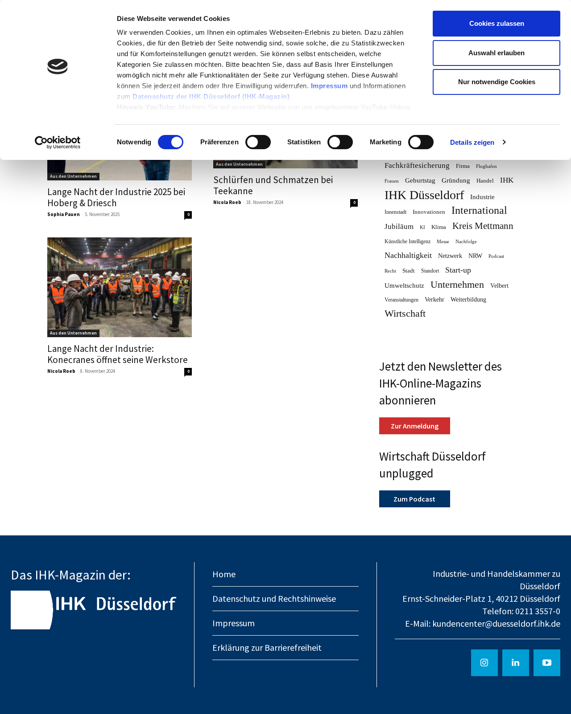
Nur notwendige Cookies (496, 82)
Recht (390, 270)
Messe (443, 241)
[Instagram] (484, 662)
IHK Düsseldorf (424, 195)
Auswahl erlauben (496, 53)
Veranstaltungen (401, 300)
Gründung (456, 180)
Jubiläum (399, 226)
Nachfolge (466, 241)
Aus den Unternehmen (73, 176)
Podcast (496, 256)
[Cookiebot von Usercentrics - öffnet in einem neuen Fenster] (58, 142)
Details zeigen (472, 142)
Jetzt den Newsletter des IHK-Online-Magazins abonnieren (440, 383)
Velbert (499, 285)
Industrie (482, 196)
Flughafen (486, 166)
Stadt (408, 270)
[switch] (258, 142)
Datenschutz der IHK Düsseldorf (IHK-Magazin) (211, 96)
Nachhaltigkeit (408, 255)
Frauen (392, 181)
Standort (430, 271)
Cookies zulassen (496, 23)
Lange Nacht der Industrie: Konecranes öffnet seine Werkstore (117, 354)
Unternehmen (457, 285)
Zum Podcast (414, 498)
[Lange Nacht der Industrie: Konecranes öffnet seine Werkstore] (119, 287)
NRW (475, 255)
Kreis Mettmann (482, 226)
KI (422, 227)
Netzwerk (450, 256)
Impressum (330, 86)
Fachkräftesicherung (417, 165)
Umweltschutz (404, 285)
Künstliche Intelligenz (407, 241)
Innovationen (429, 211)
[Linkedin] (515, 662)
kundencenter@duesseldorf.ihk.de (496, 623)
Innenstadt (395, 212)
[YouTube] (547, 662)
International (479, 210)
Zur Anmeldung (415, 425)
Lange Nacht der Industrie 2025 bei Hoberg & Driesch (116, 197)
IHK (506, 180)
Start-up (458, 269)
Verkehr (434, 299)
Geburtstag (420, 180)
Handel (485, 180)
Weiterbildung (468, 299)
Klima (438, 227)
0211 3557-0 (537, 610)
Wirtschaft (405, 313)
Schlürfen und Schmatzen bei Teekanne (273, 185)
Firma (463, 166)
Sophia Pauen (63, 214)
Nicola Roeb (227, 202)
